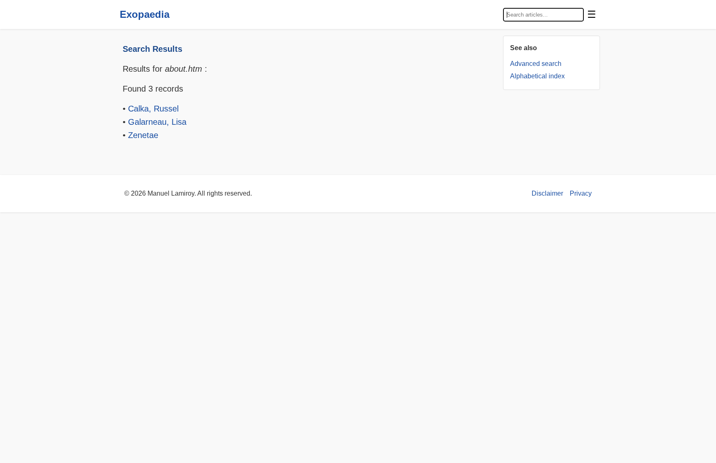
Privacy (581, 193)
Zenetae (143, 135)
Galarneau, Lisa (157, 121)
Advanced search (535, 63)
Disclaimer (547, 193)
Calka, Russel (153, 108)
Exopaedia (144, 14)
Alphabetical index (537, 76)
